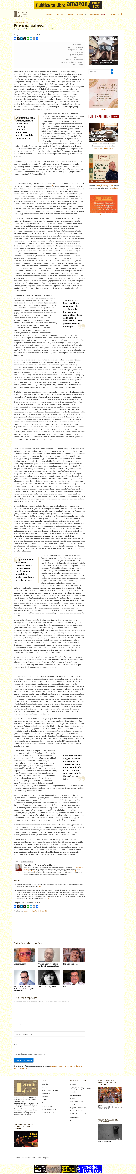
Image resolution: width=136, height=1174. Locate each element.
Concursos (60, 14)
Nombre (17, 1025)
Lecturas (45, 1100)
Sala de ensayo (47, 1106)
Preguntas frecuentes (78, 1108)
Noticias (45, 1096)
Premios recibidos (76, 1101)
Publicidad (70, 14)
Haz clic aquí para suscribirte (103, 148)
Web (15, 1044)
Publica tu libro (113, 14)
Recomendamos (47, 1103)
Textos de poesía (48, 1112)
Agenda (44, 1087)
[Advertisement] (49, 926)
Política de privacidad (78, 1114)
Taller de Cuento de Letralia (105, 185)
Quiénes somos (75, 1095)
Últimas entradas (27, 861)
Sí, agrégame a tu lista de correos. (30, 1054)
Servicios (80, 14)
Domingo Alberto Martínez (39, 865)
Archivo (73, 1098)
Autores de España (30, 911)
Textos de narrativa (21, 22)
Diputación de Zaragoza (30, 871)
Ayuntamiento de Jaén (72, 871)
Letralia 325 (42, 911)
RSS (71, 1120)
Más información (113, 188)
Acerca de (17, 861)
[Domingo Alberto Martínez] (18, 867)
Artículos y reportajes (50, 1090)
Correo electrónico (23, 1034)
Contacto (73, 1084)
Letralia (49, 14)
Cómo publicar (94, 14)
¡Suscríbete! (74, 1117)
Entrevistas (46, 1093)
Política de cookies (76, 1111)
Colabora (73, 1104)
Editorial (45, 1084)
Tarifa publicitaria (80, 1088)
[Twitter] (18, 873)
